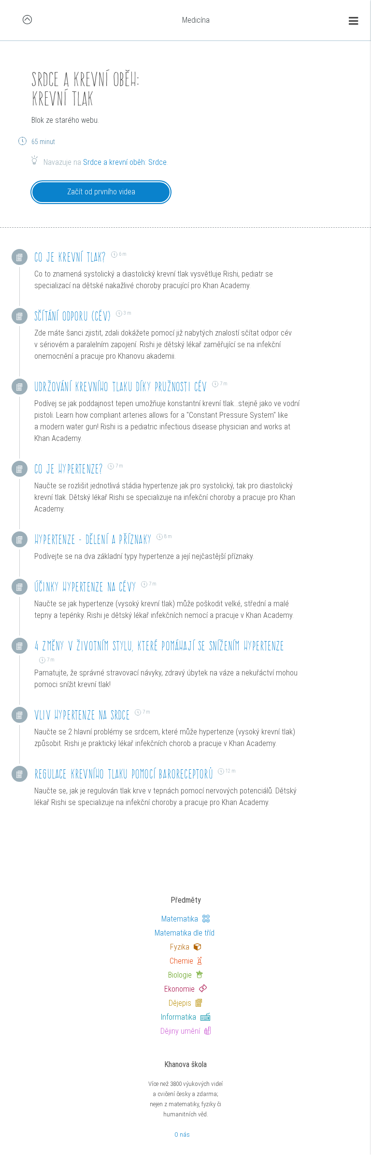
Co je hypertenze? (68, 468)
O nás (182, 1134)
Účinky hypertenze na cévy (85, 586)
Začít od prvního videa (101, 191)
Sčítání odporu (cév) (72, 315)
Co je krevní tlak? (70, 257)
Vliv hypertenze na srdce (82, 714)
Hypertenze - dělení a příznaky (93, 539)
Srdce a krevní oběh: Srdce (125, 162)
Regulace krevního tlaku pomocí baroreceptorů (123, 773)
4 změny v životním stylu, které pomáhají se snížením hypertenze (159, 645)
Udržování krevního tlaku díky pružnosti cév (120, 386)
